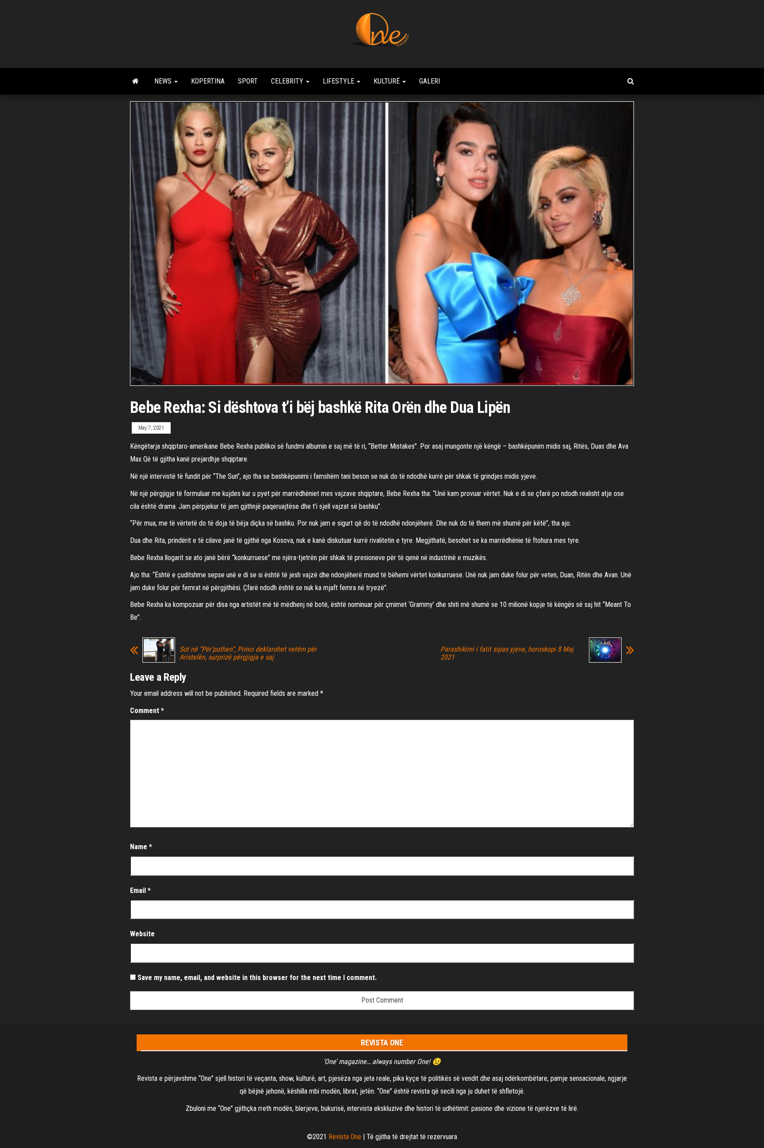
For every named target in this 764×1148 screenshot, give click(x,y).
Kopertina (208, 81)
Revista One (345, 1137)
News (163, 81)
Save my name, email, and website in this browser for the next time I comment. (257, 977)
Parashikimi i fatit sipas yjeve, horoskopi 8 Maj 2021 (506, 653)
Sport (248, 81)
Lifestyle (339, 81)
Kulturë (387, 81)
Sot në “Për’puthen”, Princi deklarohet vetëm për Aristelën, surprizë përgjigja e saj (248, 653)
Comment (147, 710)
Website (142, 934)
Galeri (429, 81)
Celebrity (288, 81)
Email (140, 890)
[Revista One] (135, 81)
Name (141, 847)
